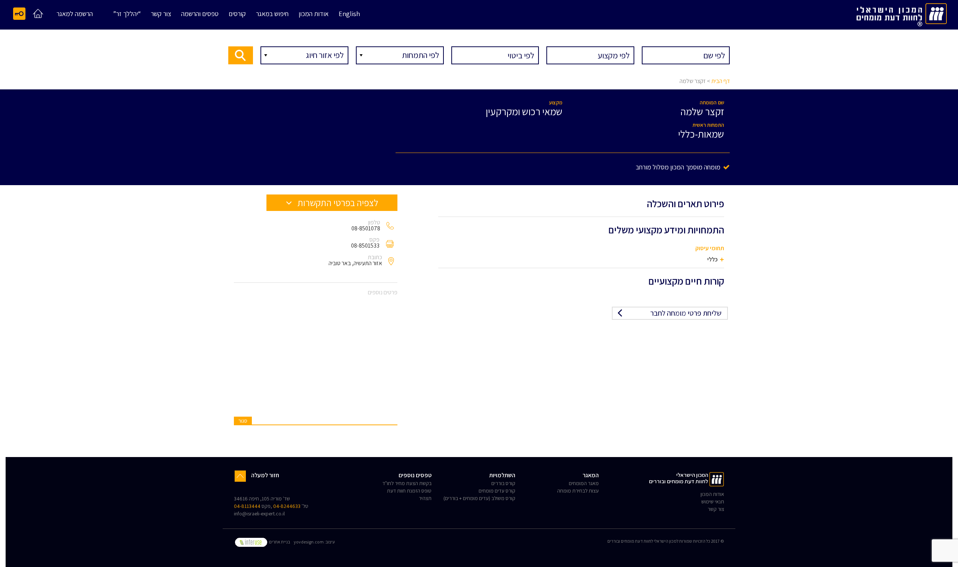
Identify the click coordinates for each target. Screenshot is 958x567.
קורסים (237, 14)
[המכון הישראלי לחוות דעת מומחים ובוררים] (902, 13)
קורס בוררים (503, 483)
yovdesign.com (309, 542)
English (349, 14)
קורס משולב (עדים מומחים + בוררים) (479, 498)
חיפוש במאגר (272, 14)
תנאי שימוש (712, 501)
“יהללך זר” (127, 14)
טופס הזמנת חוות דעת (409, 490)
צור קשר (161, 14)
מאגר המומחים (584, 483)
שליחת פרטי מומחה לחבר (685, 313)
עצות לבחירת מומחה (578, 490)
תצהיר (425, 498)
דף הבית (720, 81)
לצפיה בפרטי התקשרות (337, 202)
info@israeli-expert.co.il (259, 513)
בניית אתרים (279, 542)
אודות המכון (314, 14)
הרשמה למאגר (75, 14)
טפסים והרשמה (200, 14)
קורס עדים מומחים (497, 490)
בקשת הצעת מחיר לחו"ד (406, 483)
